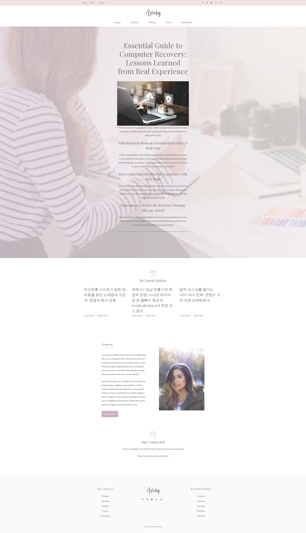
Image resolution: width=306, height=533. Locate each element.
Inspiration (187, 22)
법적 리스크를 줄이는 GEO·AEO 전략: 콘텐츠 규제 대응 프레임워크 (200, 294)
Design (117, 22)
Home (84, 3)
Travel (169, 22)
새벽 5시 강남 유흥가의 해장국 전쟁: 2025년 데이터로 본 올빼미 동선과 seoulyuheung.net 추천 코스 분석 (152, 300)
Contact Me (109, 414)
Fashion (152, 22)
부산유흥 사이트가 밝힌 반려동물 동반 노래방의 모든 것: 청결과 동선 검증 (105, 294)
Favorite (201, 496)
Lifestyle (134, 22)
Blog (93, 3)
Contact (101, 3)
